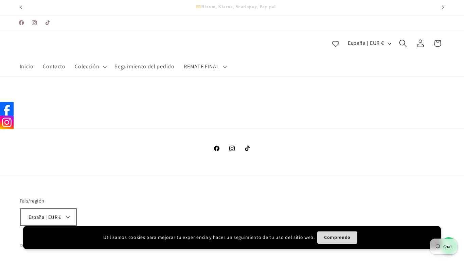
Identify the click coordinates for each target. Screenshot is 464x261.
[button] (90, 67)
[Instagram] (7, 122)
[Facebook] (7, 109)
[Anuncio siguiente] (442, 7)
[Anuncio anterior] (21, 7)
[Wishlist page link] (335, 43)
